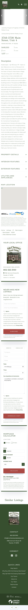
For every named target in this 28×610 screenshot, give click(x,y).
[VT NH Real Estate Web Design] (14, 602)
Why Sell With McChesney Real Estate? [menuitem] (14, 573)
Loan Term (6, 439)
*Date (4, 364)
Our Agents (12, 277)
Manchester (6, 232)
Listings (8, 230)
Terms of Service (13, 422)
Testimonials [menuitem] (14, 584)
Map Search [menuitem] (13, 568)
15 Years (15, 442)
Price (5, 448)
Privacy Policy (19, 325)
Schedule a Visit (19, 348)
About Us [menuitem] (14, 579)
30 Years (8, 442)
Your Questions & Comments (11, 376)
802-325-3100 (19, 4)
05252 (13, 232)
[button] (2, 15)
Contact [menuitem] (14, 587)
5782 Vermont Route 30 (14, 542)
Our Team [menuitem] (14, 582)
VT (13, 230)
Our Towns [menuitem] (14, 576)
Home (3, 230)
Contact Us (6, 277)
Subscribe (14, 331)
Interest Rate (7, 461)
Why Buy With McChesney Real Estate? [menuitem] (14, 571)
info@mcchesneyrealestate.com (14, 538)
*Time (5, 370)
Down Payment (8, 454)
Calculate (14, 471)
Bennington (19, 230)
